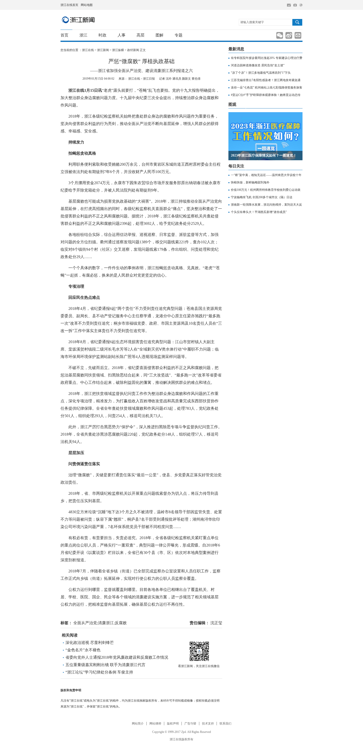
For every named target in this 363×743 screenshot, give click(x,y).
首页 (64, 35)
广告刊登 (190, 723)
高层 (140, 35)
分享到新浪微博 (288, 35)
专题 (178, 35)
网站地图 (87, 5)
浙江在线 (88, 50)
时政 (102, 35)
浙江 (83, 35)
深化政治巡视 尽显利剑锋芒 (89, 642)
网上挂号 (295, 4)
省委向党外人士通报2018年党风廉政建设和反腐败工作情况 (116, 657)
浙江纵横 (118, 50)
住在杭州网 (289, 5)
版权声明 (173, 723)
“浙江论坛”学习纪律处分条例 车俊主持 (99, 672)
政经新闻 (133, 50)
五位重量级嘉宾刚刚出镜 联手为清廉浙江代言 (105, 665)
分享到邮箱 (298, 35)
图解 (159, 35)
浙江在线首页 (69, 5)
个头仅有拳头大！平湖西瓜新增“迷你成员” (259, 212)
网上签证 (300, 5)
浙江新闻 (78, 19)
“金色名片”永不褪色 (83, 650)
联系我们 (225, 723)
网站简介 (138, 723)
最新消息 (236, 49)
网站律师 (155, 723)
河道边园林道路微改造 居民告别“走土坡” (257, 65)
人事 (121, 35)
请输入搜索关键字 (252, 22)
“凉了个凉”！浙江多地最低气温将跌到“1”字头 (261, 72)
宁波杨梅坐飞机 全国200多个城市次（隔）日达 (261, 197)
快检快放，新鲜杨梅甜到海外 (250, 182)
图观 (232, 104)
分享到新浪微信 (279, 35)
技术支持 (208, 723)
